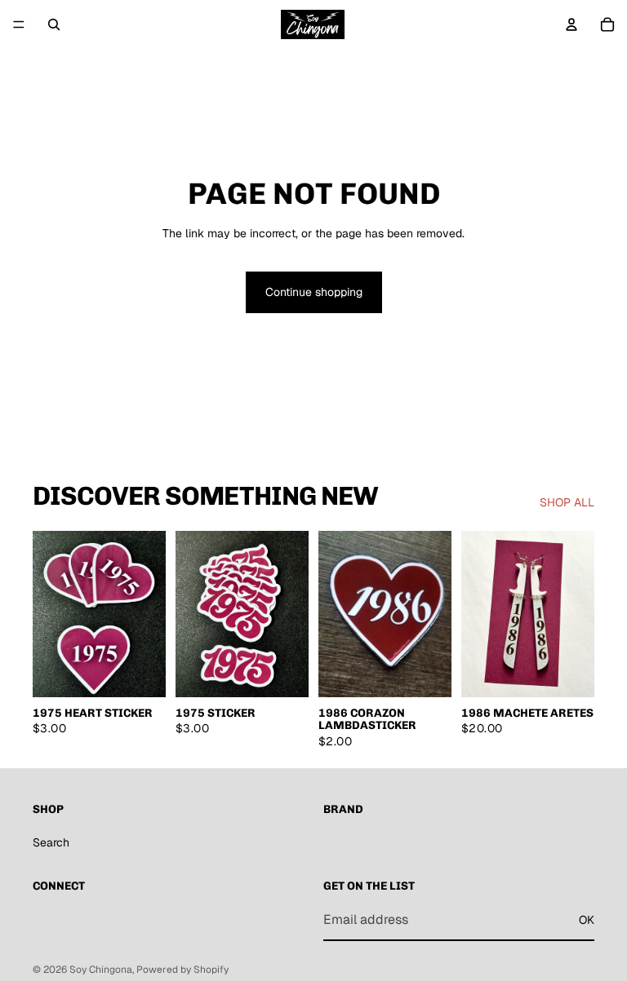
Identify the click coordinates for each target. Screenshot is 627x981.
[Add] (140, 672)
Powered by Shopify (182, 969)
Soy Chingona (100, 969)
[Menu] (19, 24)
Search (51, 842)
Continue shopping (313, 292)
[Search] (54, 24)
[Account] (571, 24)
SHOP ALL (567, 502)
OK (586, 920)
